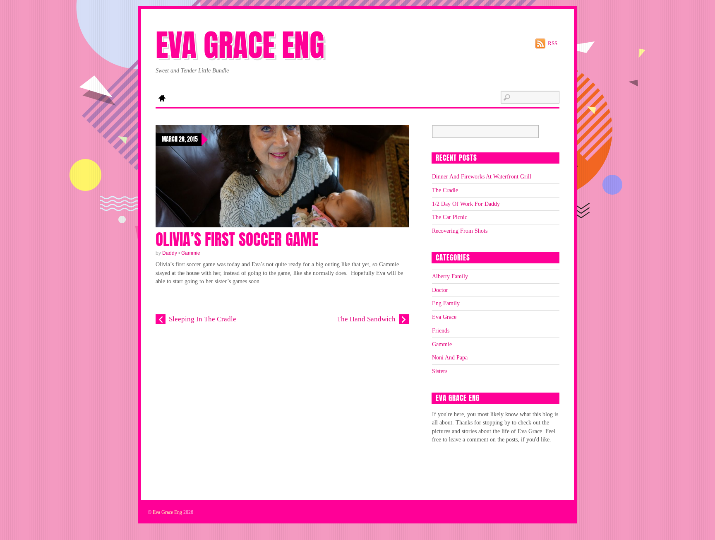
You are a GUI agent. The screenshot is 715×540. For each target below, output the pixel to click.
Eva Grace (444, 316)
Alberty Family (450, 276)
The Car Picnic (449, 217)
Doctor (440, 290)
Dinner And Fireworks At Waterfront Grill (481, 176)
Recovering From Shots (459, 230)
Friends (440, 330)
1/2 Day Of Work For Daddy (466, 203)
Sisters (439, 371)
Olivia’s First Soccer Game (237, 239)
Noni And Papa (450, 357)
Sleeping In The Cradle (202, 319)
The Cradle (445, 190)
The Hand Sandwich (366, 319)
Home (162, 99)
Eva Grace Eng (167, 512)
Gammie (190, 253)
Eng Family (446, 303)
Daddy (169, 253)
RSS (552, 43)
